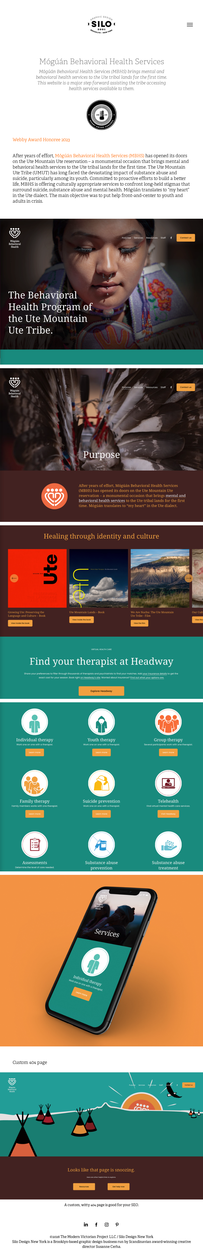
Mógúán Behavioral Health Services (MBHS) (99, 155)
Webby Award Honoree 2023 (41, 139)
